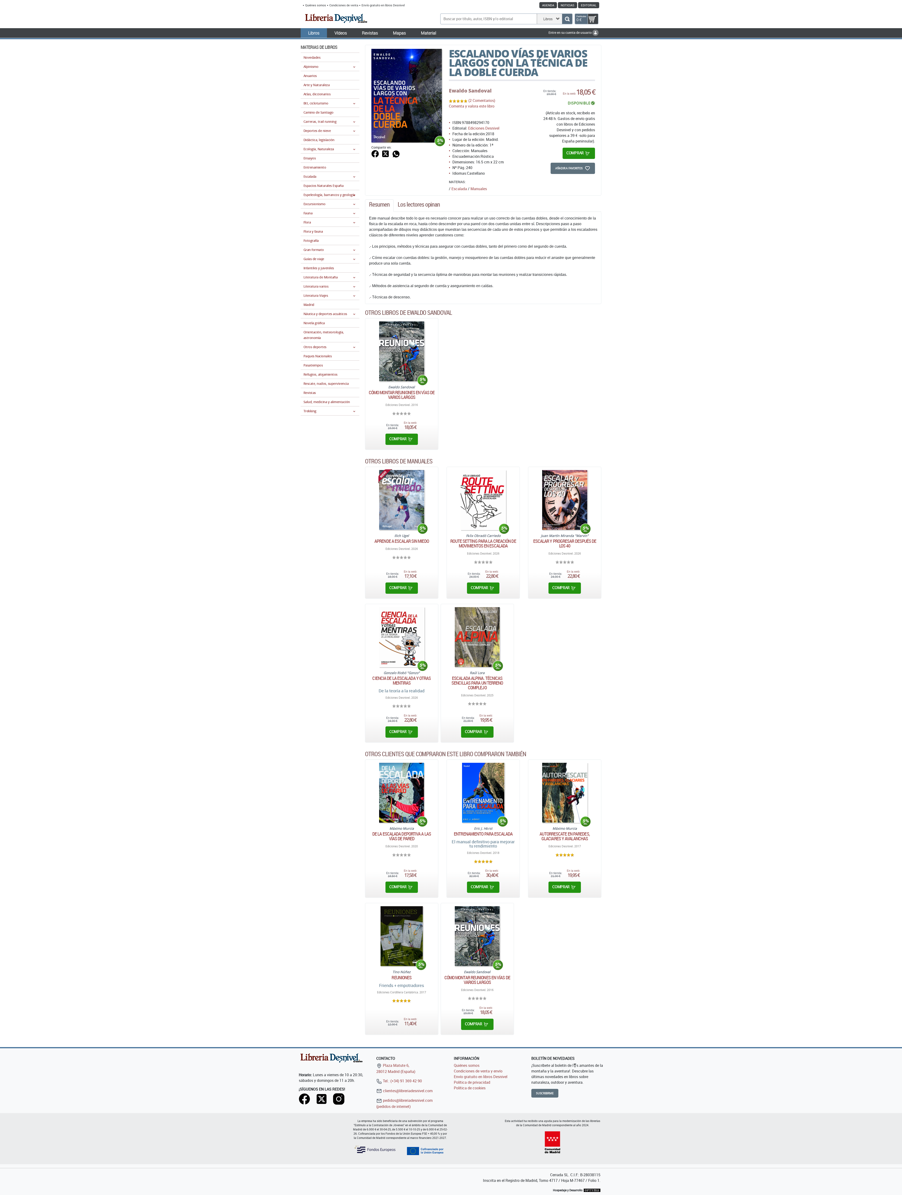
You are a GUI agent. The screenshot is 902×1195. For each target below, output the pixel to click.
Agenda (548, 5)
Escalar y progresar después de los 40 (564, 543)
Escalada (459, 188)
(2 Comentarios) (481, 100)
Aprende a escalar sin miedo (401, 541)
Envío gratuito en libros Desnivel (383, 5)
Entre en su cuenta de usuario (570, 32)
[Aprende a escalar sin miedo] (401, 500)
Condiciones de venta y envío (478, 1071)
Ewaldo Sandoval (470, 90)
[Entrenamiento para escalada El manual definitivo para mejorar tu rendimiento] (483, 793)
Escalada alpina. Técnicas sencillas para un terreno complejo (477, 683)
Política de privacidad (472, 1082)
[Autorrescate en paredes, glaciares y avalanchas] (564, 793)
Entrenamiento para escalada (483, 834)
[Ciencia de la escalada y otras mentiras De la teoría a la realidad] (401, 637)
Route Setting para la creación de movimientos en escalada (483, 543)
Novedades (311, 57)
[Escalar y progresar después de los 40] (564, 500)
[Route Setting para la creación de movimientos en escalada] (483, 500)
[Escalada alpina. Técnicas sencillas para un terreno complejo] (477, 637)
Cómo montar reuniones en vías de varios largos (402, 395)
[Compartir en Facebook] (375, 153)
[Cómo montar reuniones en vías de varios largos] (401, 351)
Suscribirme (545, 1093)
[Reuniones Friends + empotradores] (401, 936)
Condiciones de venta (343, 5)
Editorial (588, 5)
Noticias (567, 5)
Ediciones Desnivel (483, 128)
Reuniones (402, 977)
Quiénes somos (315, 5)
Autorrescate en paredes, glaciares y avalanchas (565, 836)
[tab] (379, 205)
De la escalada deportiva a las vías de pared (401, 836)
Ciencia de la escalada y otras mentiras (401, 680)
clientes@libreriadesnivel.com (407, 1090)
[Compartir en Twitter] (385, 153)
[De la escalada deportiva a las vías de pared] (401, 793)
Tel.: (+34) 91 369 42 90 (402, 1080)
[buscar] (567, 19)
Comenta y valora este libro (471, 106)
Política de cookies (470, 1088)
